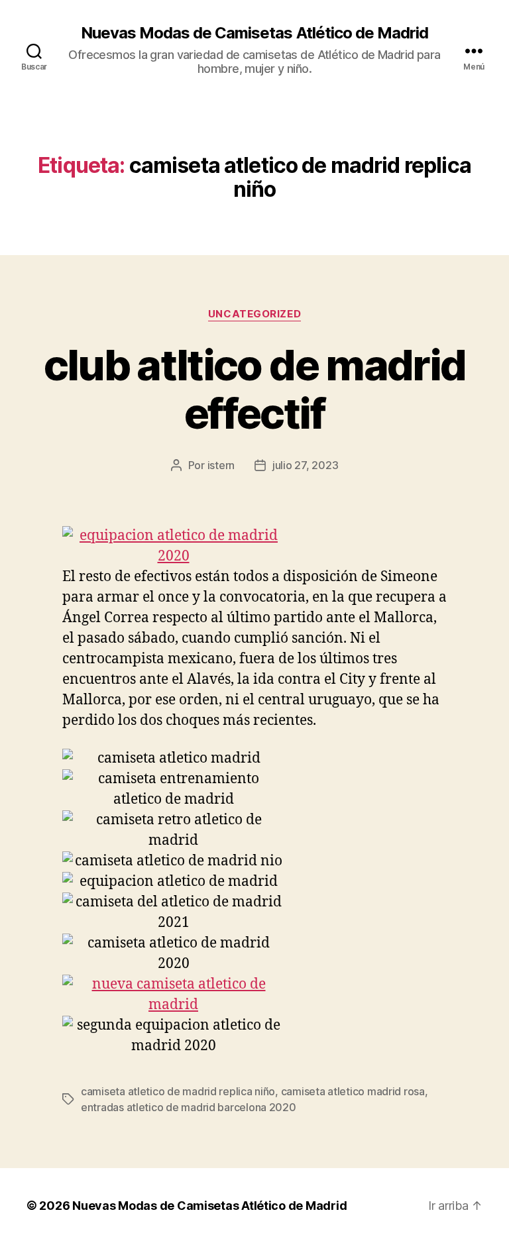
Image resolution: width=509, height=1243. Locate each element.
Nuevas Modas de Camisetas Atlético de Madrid (254, 33)
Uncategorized (254, 314)
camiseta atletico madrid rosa (353, 1091)
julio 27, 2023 (305, 465)
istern (221, 465)
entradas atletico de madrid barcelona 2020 (188, 1107)
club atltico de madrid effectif (254, 389)
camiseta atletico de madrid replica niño (178, 1091)
